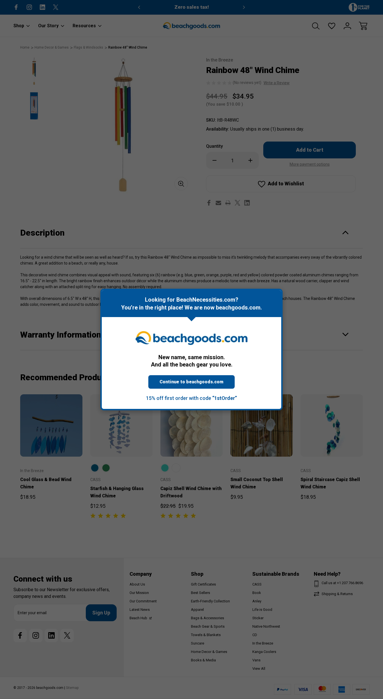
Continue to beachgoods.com (191, 381)
